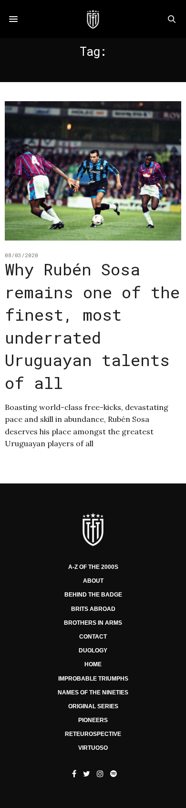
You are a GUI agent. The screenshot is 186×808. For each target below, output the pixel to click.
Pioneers (93, 720)
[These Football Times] (93, 19)
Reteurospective (93, 734)
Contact (93, 636)
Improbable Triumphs (93, 678)
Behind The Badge (93, 594)
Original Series (93, 706)
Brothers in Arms (93, 622)
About (93, 580)
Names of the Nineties (93, 692)
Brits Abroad (93, 609)
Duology (93, 650)
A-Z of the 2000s (93, 567)
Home (93, 664)
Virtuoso (93, 748)
